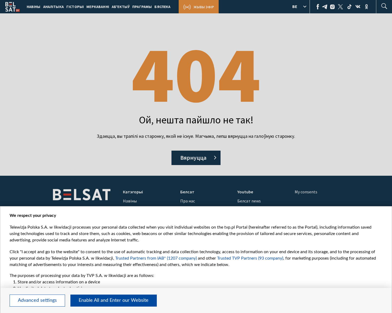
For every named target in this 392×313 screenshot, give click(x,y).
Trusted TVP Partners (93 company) (250, 258)
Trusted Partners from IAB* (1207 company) (156, 258)
